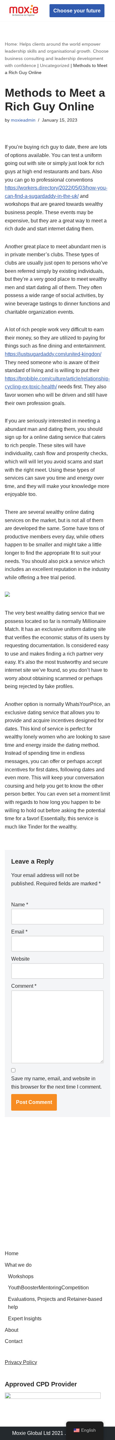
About (11, 1330)
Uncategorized (54, 65)
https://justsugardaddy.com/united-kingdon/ (53, 354)
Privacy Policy (21, 1362)
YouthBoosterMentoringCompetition (48, 1287)
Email (19, 931)
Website (20, 959)
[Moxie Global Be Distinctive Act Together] (24, 10)
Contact (13, 1341)
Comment (23, 986)
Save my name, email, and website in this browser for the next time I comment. (56, 1083)
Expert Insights (25, 1318)
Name (19, 904)
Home (12, 1253)
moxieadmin (23, 120)
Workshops (21, 1276)
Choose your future (77, 10)
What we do (18, 1265)
